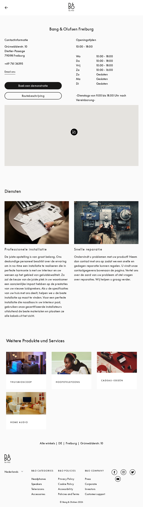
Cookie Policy (71, 483)
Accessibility (71, 488)
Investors (98, 488)
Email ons (10, 71)
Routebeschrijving (42, 96)
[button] (74, 132)
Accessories (44, 494)
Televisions (44, 488)
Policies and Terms (71, 494)
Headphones (44, 478)
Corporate (98, 483)
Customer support (98, 494)
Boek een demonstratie (40, 86)
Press (98, 478)
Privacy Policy (71, 478)
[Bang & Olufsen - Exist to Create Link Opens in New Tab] (71, 11)
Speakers (44, 483)
